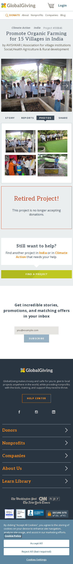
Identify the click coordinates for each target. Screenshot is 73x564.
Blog (63, 15)
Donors (9, 430)
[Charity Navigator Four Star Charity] (10, 514)
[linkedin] (53, 412)
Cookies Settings (36, 559)
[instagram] (36, 412)
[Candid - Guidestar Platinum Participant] (22, 514)
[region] (36, 542)
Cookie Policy (13, 536)
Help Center (36, 398)
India (37, 27)
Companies (51, 15)
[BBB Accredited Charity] (37, 514)
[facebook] (19, 412)
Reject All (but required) (36, 551)
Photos (45, 118)
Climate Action (21, 27)
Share (63, 118)
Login (62, 5)
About (25, 15)
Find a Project (36, 274)
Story (10, 118)
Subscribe (36, 338)
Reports (27, 118)
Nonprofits (37, 15)
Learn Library (16, 481)
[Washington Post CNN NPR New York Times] (36, 501)
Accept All (36, 543)
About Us (12, 468)
